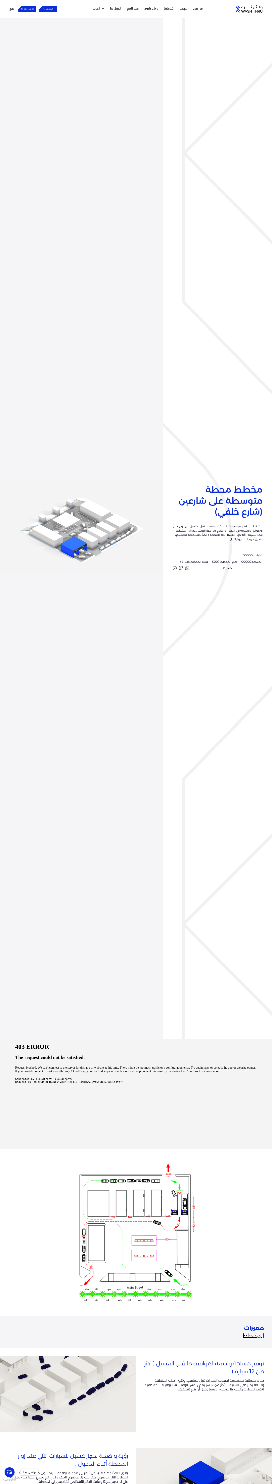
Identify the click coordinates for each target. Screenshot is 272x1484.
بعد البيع (133, 8)
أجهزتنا (183, 8)
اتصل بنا (115, 8)
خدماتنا (169, 8)
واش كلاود (151, 8)
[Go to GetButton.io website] (9, 1480)
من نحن (198, 8)
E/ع (11, 9)
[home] (249, 9)
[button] (99, 9)
